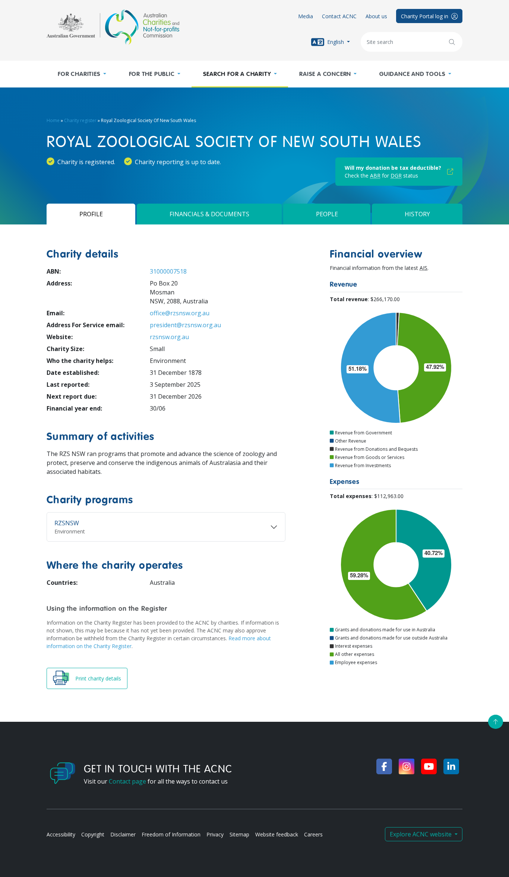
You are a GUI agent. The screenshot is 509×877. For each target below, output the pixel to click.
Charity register (80, 120)
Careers (313, 834)
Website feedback (276, 834)
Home (53, 120)
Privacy (215, 834)
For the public (152, 74)
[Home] (113, 27)
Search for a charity (237, 74)
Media (305, 16)
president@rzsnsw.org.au (185, 325)
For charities (79, 74)
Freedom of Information (171, 834)
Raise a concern (325, 74)
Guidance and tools (412, 74)
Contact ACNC (339, 16)
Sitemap (239, 834)
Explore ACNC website (421, 834)
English (335, 41)
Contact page (127, 781)
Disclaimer (123, 834)
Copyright (92, 834)
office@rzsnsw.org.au (179, 313)
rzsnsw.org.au (169, 337)
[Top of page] (495, 722)
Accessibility (61, 834)
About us (376, 16)
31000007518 (168, 271)
